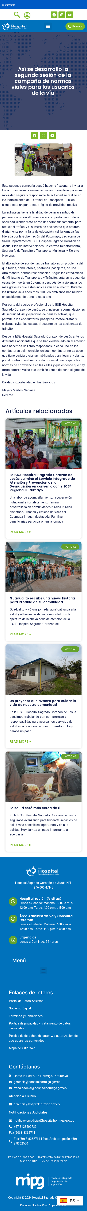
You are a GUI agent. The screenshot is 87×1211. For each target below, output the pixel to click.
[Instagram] (61, 14)
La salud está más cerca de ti (35, 808)
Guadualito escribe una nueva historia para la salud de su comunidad (42, 600)
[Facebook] (54, 14)
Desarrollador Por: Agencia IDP (43, 1205)
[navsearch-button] (17, 14)
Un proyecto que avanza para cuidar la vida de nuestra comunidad (43, 703)
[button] (48, 26)
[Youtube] (69, 14)
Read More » (20, 532)
